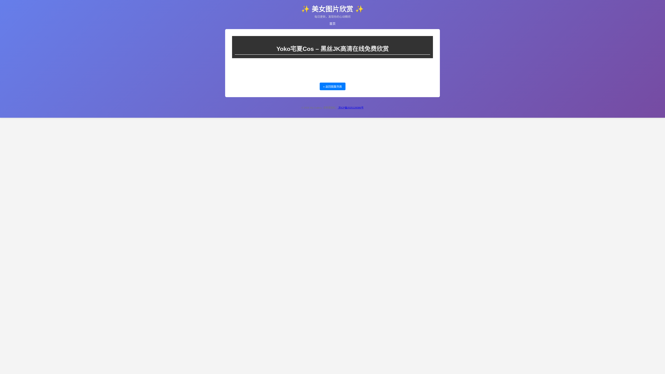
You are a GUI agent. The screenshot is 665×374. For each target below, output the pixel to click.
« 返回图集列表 (332, 86)
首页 (332, 23)
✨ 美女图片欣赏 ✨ (332, 9)
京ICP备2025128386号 (350, 107)
